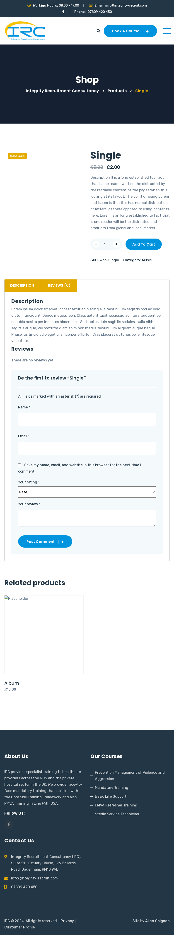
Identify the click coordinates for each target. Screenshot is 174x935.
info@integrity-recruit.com (126, 5)
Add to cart (143, 244)
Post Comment (41, 541)
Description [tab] (22, 285)
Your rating (29, 482)
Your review (29, 504)
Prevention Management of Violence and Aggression (130, 775)
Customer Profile (19, 927)
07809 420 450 (100, 12)
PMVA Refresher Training (116, 805)
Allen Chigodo (157, 921)
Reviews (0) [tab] (59, 285)
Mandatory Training (111, 787)
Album (11, 683)
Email (24, 436)
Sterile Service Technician (117, 814)
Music (147, 260)
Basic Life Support (110, 796)
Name (24, 407)
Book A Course (125, 31)
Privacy (67, 921)
